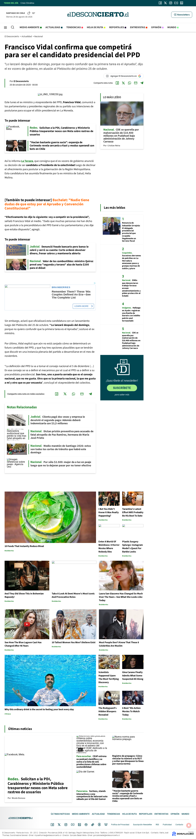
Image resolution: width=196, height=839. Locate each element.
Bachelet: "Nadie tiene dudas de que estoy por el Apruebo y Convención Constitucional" (47, 204)
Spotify (86, 824)
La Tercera (27, 161)
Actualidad (52, 27)
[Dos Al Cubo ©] (183, 835)
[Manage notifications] (188, 825)
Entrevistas (137, 27)
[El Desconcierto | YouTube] (176, 3)
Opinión (156, 27)
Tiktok (92, 824)
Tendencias (73, 27)
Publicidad (167, 825)
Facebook (52, 824)
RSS (157, 825)
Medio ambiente (29, 27)
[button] (181, 15)
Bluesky (106, 824)
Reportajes (116, 27)
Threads (99, 824)
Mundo (171, 27)
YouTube (72, 824)
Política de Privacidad (120, 825)
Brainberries (61, 287)
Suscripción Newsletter (142, 825)
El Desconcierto (12, 36)
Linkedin (79, 824)
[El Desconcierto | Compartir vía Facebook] (117, 83)
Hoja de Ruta (95, 27)
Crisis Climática (27, 3)
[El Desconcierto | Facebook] (160, 3)
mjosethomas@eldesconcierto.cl (47, 835)
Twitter (59, 824)
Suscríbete (122, 388)
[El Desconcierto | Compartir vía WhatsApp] (129, 83)
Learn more (81, 306)
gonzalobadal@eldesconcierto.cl (106, 835)
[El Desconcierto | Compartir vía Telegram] (142, 83)
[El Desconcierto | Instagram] (170, 3)
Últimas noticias (60, 814)
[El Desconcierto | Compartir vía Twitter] (123, 83)
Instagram (65, 824)
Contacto (179, 825)
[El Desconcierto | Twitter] (165, 3)
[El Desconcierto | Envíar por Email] (136, 83)
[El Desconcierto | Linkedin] (181, 3)
